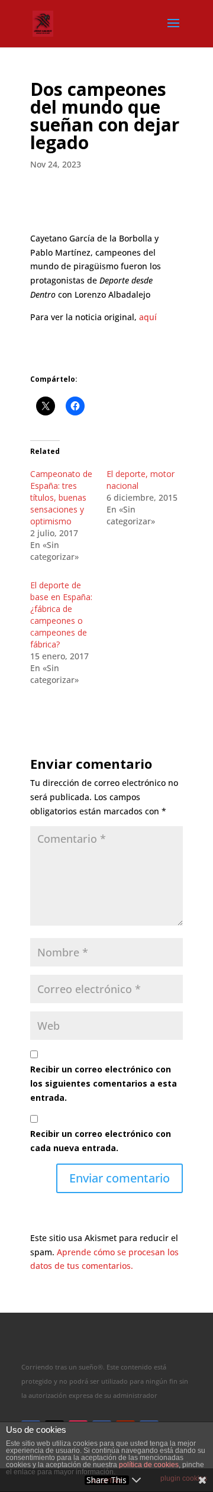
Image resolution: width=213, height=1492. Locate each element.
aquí (148, 317)
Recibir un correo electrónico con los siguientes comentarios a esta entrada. (103, 1083)
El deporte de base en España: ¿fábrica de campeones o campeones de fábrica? (61, 614)
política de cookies (149, 1465)
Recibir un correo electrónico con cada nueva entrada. (100, 1140)
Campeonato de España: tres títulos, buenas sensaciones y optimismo (61, 497)
